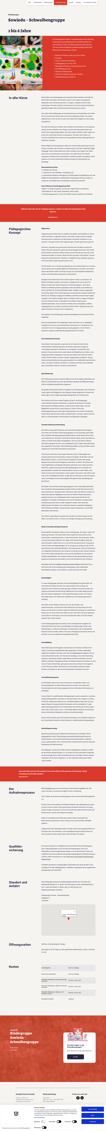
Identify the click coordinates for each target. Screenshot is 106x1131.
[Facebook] (78, 1097)
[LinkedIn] (82, 1097)
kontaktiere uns (50, 788)
